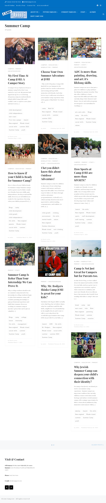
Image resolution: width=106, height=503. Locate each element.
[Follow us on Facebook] (97, 5)
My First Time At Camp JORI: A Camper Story (18, 79)
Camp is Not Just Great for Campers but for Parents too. (86, 272)
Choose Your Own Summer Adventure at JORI (52, 75)
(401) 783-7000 (13, 475)
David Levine (13, 136)
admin (44, 128)
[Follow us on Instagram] (100, 5)
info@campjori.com (15, 481)
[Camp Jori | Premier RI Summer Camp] (14, 13)
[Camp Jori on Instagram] (11, 487)
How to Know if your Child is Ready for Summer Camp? (20, 176)
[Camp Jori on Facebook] (7, 487)
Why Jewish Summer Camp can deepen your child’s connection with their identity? (86, 374)
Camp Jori (10, 499)
